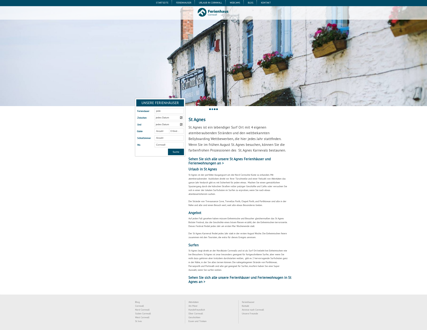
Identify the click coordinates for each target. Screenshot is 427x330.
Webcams (235, 2)
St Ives (138, 321)
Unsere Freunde (250, 313)
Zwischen (142, 117)
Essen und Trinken (197, 321)
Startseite (162, 2)
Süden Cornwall (143, 313)
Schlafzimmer (144, 138)
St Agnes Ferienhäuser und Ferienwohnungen (229, 161)
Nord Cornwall (142, 309)
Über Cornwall (195, 313)
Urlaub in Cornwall (210, 2)
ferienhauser (183, 2)
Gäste (140, 131)
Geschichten (194, 317)
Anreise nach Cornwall (253, 309)
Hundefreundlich (196, 309)
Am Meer (193, 305)
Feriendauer (143, 111)
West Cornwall (142, 317)
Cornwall (139, 305)
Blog (250, 2)
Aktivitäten (193, 302)
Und (139, 124)
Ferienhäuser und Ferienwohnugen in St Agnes (239, 279)
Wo (138, 144)
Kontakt (266, 2)
